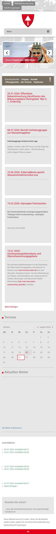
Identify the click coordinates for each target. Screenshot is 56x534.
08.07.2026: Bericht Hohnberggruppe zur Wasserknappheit (27, 131)
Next (49, 52)
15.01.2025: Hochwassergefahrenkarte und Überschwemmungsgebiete (24, 253)
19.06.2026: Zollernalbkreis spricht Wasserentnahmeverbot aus (25, 173)
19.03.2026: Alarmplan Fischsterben (26, 203)
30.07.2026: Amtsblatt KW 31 (16, 449)
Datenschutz (9, 525)
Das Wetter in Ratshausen (12, 428)
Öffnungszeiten (12, 82)
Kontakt (6, 3)
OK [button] (28, 532)
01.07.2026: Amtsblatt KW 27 (16, 483)
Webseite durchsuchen (24, 3)
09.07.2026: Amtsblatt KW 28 (16, 469)
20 (27, 352)
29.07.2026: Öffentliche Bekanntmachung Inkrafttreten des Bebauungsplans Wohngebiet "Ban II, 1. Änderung (27, 97)
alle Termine (26, 82)
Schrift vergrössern (12, 8)
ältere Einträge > (11, 307)
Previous (7, 52)
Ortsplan (25, 79)
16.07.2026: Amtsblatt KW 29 (16, 466)
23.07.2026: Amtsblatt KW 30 (16, 452)
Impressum (21, 525)
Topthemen (38, 82)
